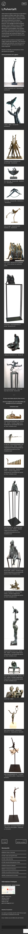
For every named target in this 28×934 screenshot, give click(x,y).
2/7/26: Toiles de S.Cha (7, 859)
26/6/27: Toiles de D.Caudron (9, 868)
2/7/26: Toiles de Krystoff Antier (9, 855)
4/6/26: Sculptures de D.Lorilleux (10, 875)
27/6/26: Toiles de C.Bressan (9, 865)
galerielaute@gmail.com (8, 903)
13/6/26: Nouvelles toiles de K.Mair (10, 872)
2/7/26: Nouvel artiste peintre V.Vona (11, 862)
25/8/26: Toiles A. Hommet (8, 852)
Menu (24, 3)
